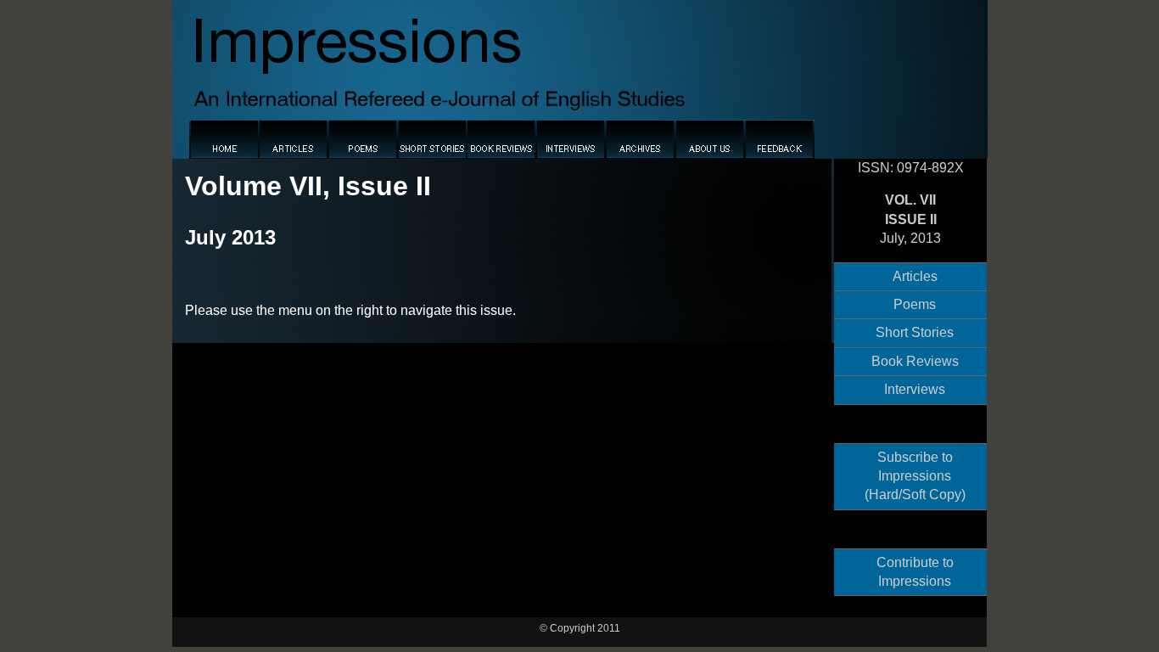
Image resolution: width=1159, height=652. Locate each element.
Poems (914, 304)
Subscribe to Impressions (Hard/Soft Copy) (915, 476)
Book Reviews (915, 361)
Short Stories (915, 332)
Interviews (914, 389)
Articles (915, 276)
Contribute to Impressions (915, 571)
